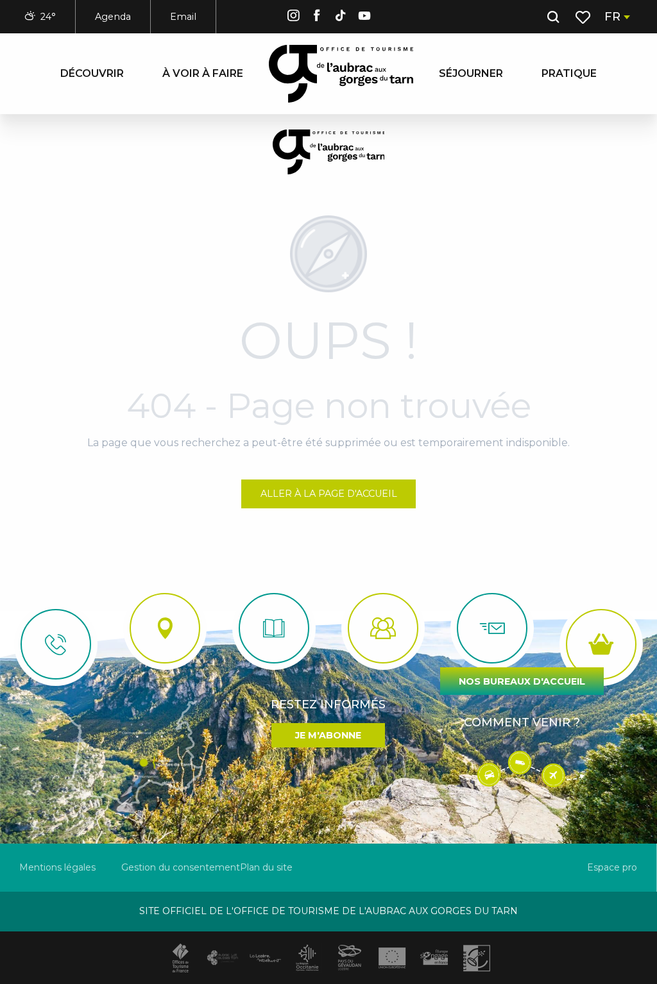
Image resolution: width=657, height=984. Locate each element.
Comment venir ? (522, 722)
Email (183, 16)
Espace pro (612, 867)
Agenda (113, 16)
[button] (553, 17)
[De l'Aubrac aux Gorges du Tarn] (341, 74)
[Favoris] (584, 17)
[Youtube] (364, 17)
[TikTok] (341, 17)
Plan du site (266, 867)
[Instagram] (293, 17)
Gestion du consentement (180, 867)
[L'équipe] (383, 628)
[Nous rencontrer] (165, 628)
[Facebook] (317, 17)
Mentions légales (57, 867)
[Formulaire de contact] (492, 628)
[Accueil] (274, 628)
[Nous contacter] (56, 644)
